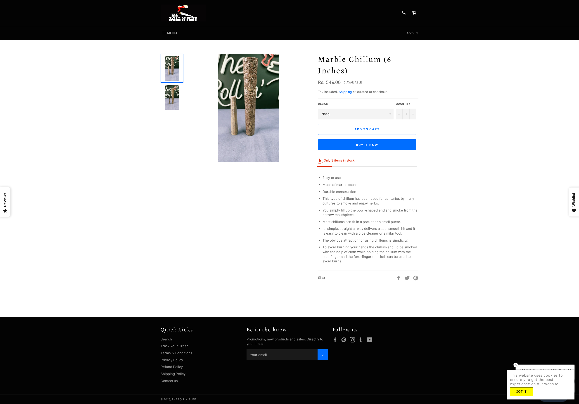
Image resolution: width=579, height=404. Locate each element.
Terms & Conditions (176, 353)
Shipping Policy (173, 374)
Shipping (345, 92)
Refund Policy (172, 367)
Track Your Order (174, 346)
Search (166, 339)
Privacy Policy (172, 360)
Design (323, 103)
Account (412, 33)
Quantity (403, 103)
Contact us (169, 381)
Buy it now (367, 145)
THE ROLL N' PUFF (184, 399)
